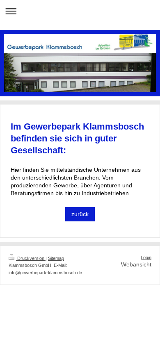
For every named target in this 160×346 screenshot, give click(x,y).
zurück (80, 214)
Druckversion (31, 258)
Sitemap (56, 258)
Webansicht (136, 264)
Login (146, 257)
